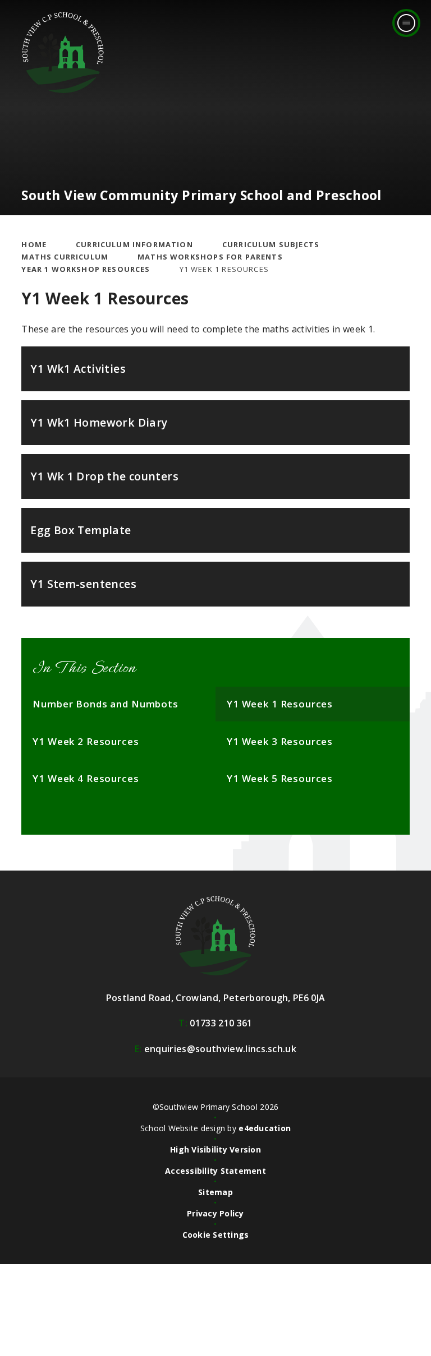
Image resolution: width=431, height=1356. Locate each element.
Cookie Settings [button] (215, 1234)
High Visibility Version (215, 1149)
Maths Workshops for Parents (210, 257)
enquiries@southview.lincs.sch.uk (215, 1049)
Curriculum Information (134, 244)
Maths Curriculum (64, 257)
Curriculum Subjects (270, 244)
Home (34, 244)
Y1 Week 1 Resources (224, 269)
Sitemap (215, 1192)
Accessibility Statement (215, 1170)
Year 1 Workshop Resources (85, 269)
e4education (265, 1128)
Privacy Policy (215, 1213)
